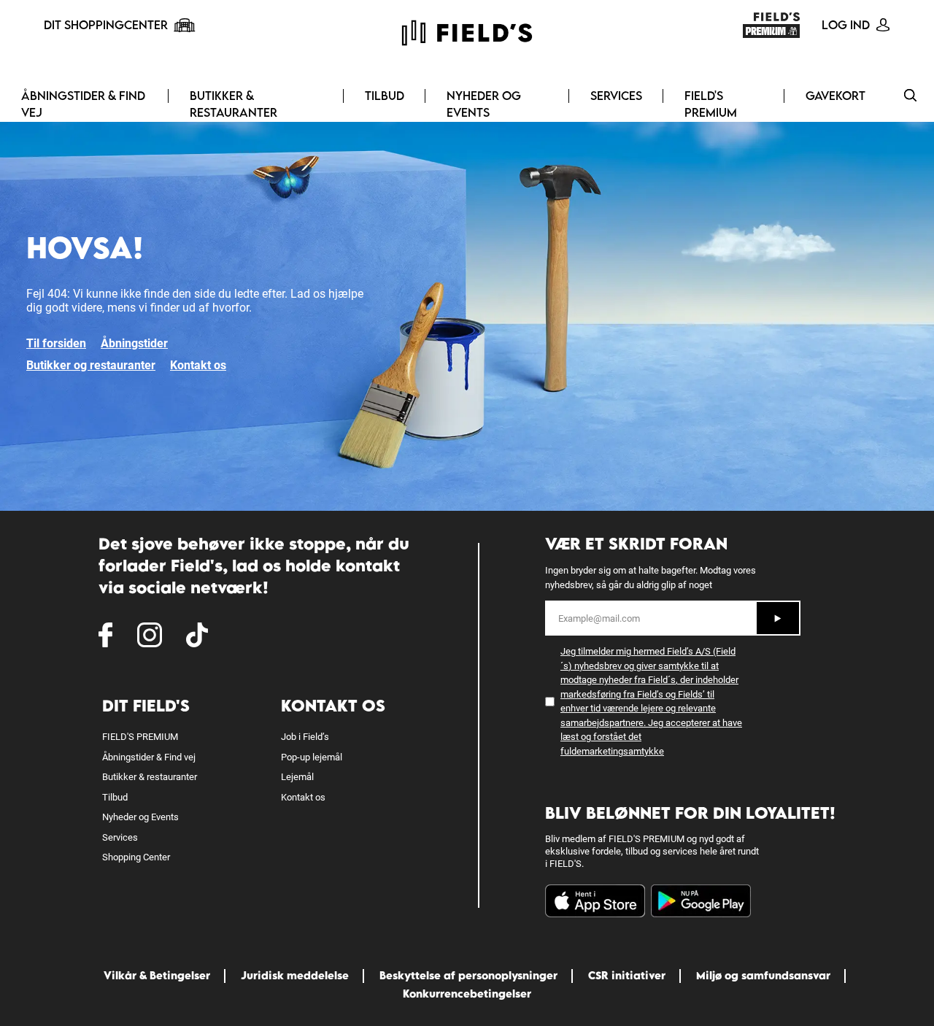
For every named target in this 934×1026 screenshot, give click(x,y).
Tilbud (384, 95)
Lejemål (297, 776)
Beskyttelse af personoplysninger (468, 975)
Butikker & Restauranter (233, 104)
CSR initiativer (626, 975)
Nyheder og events (484, 104)
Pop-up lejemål (311, 757)
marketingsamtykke (623, 751)
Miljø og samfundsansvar (763, 975)
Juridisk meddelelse (295, 975)
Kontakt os (198, 365)
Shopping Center (136, 857)
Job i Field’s (305, 736)
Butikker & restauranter (149, 776)
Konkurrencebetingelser (467, 993)
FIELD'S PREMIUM (710, 104)
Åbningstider (134, 343)
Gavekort (835, 95)
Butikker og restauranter (90, 365)
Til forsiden (56, 343)
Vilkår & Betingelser (157, 975)
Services (616, 95)
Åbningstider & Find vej (83, 104)
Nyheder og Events (140, 816)
